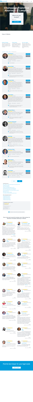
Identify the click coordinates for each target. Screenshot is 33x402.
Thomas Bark (11, 80)
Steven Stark (11, 66)
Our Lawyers (19, 1)
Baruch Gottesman (12, 121)
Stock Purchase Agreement (6, 186)
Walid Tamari (11, 159)
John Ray (10, 136)
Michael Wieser (11, 110)
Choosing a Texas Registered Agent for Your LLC (8, 187)
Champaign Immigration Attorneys (7, 199)
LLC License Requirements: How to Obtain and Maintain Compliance (11, 190)
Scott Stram (10, 94)
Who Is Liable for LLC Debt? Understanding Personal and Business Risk (11, 184)
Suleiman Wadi (11, 149)
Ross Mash (10, 170)
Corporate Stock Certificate (6, 185)
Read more (13, 234)
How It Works (15, 1)
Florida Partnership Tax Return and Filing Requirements (9, 188)
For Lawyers (26, 1)
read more (20, 113)
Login (31, 1)
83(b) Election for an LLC (6, 191)
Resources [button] (23, 1)
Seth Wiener (10, 53)
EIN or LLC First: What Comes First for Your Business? (9, 189)
